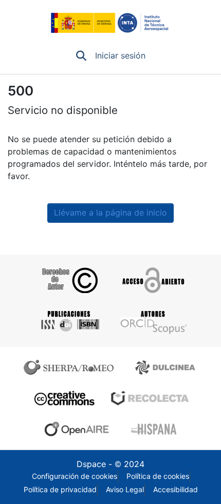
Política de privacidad (60, 490)
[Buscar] (81, 56)
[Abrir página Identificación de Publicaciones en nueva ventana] (68, 321)
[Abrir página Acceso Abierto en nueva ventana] (152, 280)
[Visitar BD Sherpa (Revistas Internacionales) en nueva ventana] (71, 367)
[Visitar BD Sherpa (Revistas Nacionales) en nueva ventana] (167, 367)
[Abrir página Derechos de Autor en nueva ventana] (68, 280)
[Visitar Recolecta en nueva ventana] (150, 398)
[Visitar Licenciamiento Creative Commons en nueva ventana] (63, 398)
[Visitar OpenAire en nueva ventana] (80, 429)
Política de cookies (157, 476)
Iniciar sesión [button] (120, 56)
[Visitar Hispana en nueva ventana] (154, 429)
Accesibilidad (175, 490)
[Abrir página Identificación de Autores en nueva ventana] (152, 321)
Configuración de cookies (74, 476)
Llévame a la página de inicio (110, 213)
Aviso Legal (125, 490)
